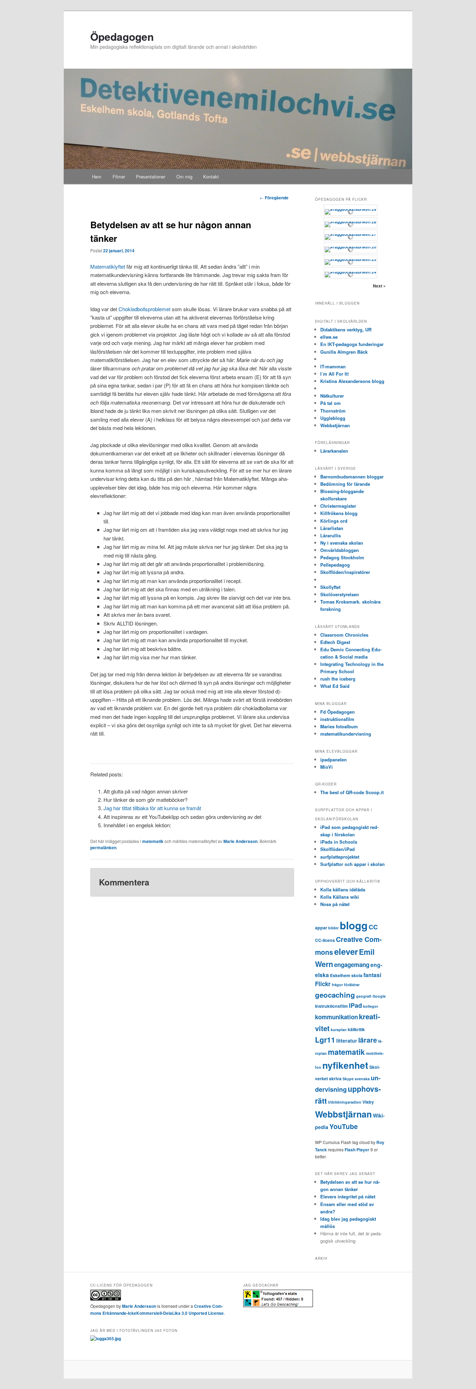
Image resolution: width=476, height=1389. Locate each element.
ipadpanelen (333, 759)
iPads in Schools (338, 841)
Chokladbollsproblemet (144, 309)
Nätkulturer (332, 395)
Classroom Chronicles (344, 634)
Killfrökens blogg (339, 513)
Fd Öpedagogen (337, 711)
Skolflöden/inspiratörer (345, 572)
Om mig (184, 176)
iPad (355, 1005)
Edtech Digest (335, 642)
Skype (348, 1078)
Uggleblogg (332, 418)
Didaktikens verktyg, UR (345, 329)
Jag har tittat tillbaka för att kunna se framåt (152, 808)
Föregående (274, 197)
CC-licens (325, 940)
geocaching (335, 995)
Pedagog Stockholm (342, 557)
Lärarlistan (331, 528)
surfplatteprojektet (339, 856)
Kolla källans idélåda (342, 889)
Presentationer (150, 176)
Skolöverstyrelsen (339, 594)
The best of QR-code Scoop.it (352, 792)
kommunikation (336, 1017)
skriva (335, 1078)
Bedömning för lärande (345, 484)
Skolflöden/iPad (337, 849)
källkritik (356, 1029)
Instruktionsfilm (331, 1006)
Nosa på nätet (335, 904)
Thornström (333, 410)
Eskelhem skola (346, 975)
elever (346, 951)
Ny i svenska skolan (341, 542)
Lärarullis (330, 535)
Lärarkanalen (334, 450)
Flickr (323, 984)
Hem (96, 176)
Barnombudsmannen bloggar (352, 476)
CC (373, 926)
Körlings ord (333, 520)
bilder (333, 927)
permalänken (103, 847)
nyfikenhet (345, 1065)
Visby (368, 1102)
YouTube (343, 1126)
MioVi (326, 766)
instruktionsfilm (337, 719)
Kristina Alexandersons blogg (352, 381)
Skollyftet (330, 587)
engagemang (351, 964)
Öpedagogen (122, 36)
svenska (362, 1078)
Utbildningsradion (344, 1102)
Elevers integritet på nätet (347, 1196)
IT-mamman (333, 366)
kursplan (339, 1029)
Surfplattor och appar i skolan (352, 864)
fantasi (372, 975)
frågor (337, 984)
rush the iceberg (337, 678)
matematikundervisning (345, 733)
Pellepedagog (335, 564)
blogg (354, 925)
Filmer (119, 176)
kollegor (370, 1006)
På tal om (330, 403)
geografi (363, 996)
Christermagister (338, 505)
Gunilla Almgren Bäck (344, 351)
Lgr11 (325, 1039)
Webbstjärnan (335, 425)
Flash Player (357, 1149)
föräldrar (352, 984)
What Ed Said (335, 686)
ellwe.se (329, 336)
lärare (367, 1040)
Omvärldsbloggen (339, 550)
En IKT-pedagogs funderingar (352, 344)
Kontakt (211, 176)
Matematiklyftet (107, 266)
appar (321, 927)
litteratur (346, 1040)
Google (379, 996)
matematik (152, 841)
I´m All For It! (334, 373)
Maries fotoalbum (339, 726)
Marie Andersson (240, 841)
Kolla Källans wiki (339, 896)
